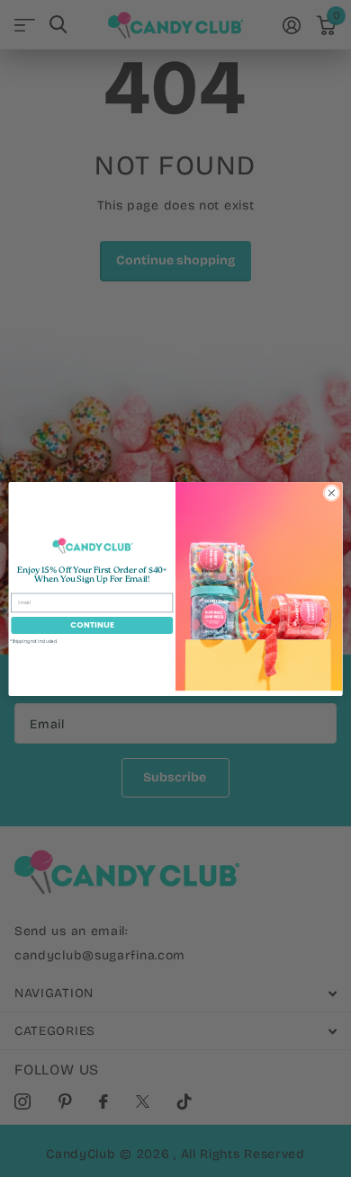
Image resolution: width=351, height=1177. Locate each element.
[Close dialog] (331, 492)
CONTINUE (92, 625)
